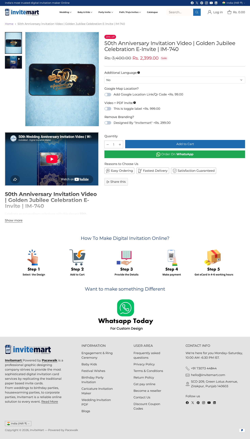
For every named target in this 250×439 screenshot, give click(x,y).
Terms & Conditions (148, 371)
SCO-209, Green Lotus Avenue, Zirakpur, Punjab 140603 (214, 384)
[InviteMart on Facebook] (192, 3)
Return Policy (144, 377)
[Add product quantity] (120, 144)
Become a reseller (147, 391)
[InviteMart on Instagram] (206, 3)
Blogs (85, 411)
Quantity (111, 136)
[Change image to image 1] (13, 43)
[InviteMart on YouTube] (211, 3)
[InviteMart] (22, 12)
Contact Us (142, 397)
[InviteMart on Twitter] (197, 3)
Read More (49, 402)
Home (9, 23)
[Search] (197, 12)
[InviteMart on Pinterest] (201, 3)
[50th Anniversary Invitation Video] (62, 79)
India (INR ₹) (235, 2)
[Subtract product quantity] (108, 144)
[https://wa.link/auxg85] (125, 315)
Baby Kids (89, 364)
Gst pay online (144, 384)
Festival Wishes (93, 371)
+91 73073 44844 (204, 368)
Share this (118, 182)
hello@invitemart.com (208, 375)
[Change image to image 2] (13, 62)
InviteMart (37, 430)
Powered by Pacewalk (63, 430)
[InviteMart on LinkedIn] (216, 3)
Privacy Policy (144, 364)
